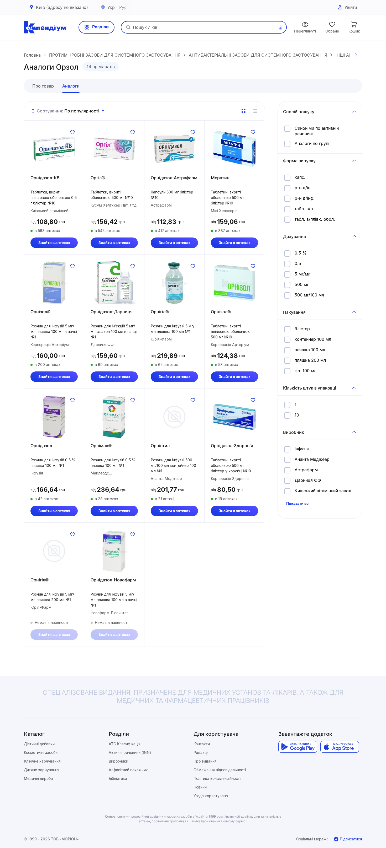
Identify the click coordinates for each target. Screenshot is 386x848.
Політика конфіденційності (217, 778)
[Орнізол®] (54, 283)
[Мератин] (234, 149)
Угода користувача (211, 795)
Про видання (205, 761)
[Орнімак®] (114, 417)
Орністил (160, 445)
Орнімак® (101, 445)
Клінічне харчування (42, 761)
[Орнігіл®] (174, 283)
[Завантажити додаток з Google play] (297, 747)
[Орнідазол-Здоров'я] (234, 417)
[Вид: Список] (255, 111)
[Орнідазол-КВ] (54, 149)
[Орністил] (174, 417)
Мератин (220, 177)
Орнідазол (41, 445)
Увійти (351, 7)
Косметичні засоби (41, 752)
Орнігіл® (160, 311)
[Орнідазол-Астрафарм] (174, 149)
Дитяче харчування (41, 770)
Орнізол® (40, 311)
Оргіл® (98, 177)
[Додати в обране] (72, 132)
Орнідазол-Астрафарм (174, 177)
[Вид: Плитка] (243, 111)
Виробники (118, 761)
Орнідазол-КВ (45, 177)
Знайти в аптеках (54, 242)
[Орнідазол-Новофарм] (114, 551)
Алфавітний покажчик (128, 770)
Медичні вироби (38, 778)
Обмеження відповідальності (220, 770)
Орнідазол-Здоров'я (232, 445)
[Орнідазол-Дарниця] (114, 283)
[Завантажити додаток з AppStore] (339, 747)
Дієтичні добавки (39, 744)
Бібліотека (118, 778)
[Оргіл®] (114, 149)
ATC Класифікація (124, 744)
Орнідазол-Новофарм (113, 579)
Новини (200, 787)
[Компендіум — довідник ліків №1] (45, 27)
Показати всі (298, 503)
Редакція (202, 752)
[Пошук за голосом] (280, 27)
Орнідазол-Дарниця (112, 311)
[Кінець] (356, 55)
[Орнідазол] (54, 417)
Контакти (202, 744)
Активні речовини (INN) (130, 752)
